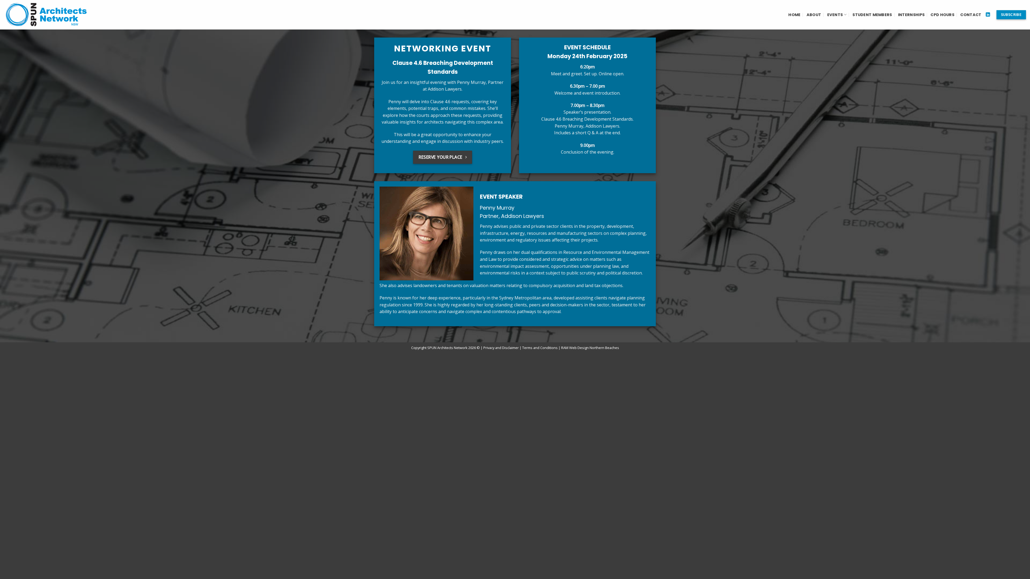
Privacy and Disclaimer (501, 347)
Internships (911, 14)
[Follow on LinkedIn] (988, 14)
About (814, 14)
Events (835, 14)
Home (794, 14)
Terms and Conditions (540, 347)
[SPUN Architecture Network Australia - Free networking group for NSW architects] (48, 14)
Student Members (872, 14)
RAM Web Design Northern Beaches (590, 347)
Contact (970, 14)
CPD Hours (942, 14)
